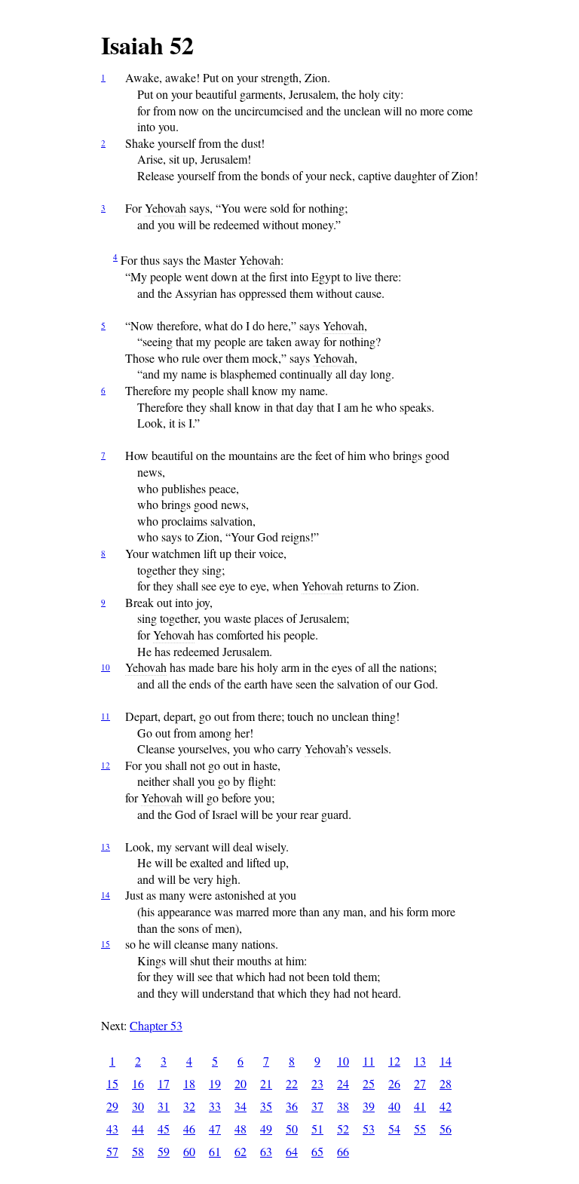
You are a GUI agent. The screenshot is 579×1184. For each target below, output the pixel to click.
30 (138, 1106)
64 (292, 1151)
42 (446, 1106)
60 (189, 1151)
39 (369, 1106)
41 (420, 1106)
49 (266, 1128)
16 (138, 1083)
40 (394, 1106)
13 (105, 846)
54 (394, 1128)
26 (394, 1083)
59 (164, 1151)
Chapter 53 (156, 1025)
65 (317, 1151)
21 (266, 1083)
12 (105, 765)
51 (317, 1128)
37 (317, 1106)
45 (164, 1128)
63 (266, 1151)
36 (292, 1106)
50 (292, 1128)
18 (189, 1083)
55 (420, 1128)
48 (240, 1128)
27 (420, 1083)
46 (189, 1128)
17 (164, 1083)
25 (369, 1083)
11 (105, 716)
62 (240, 1151)
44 (138, 1128)
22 (292, 1083)
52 (343, 1128)
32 (189, 1106)
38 (343, 1106)
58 (138, 1151)
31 (164, 1106)
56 (446, 1128)
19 (215, 1083)
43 (112, 1128)
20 (240, 1083)
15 (105, 943)
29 (112, 1106)
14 (105, 894)
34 (240, 1106)
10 (105, 667)
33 (215, 1106)
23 (317, 1083)
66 (343, 1151)
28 (446, 1083)
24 (343, 1083)
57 (112, 1151)
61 (215, 1151)
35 (266, 1106)
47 (215, 1128)
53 (369, 1128)
